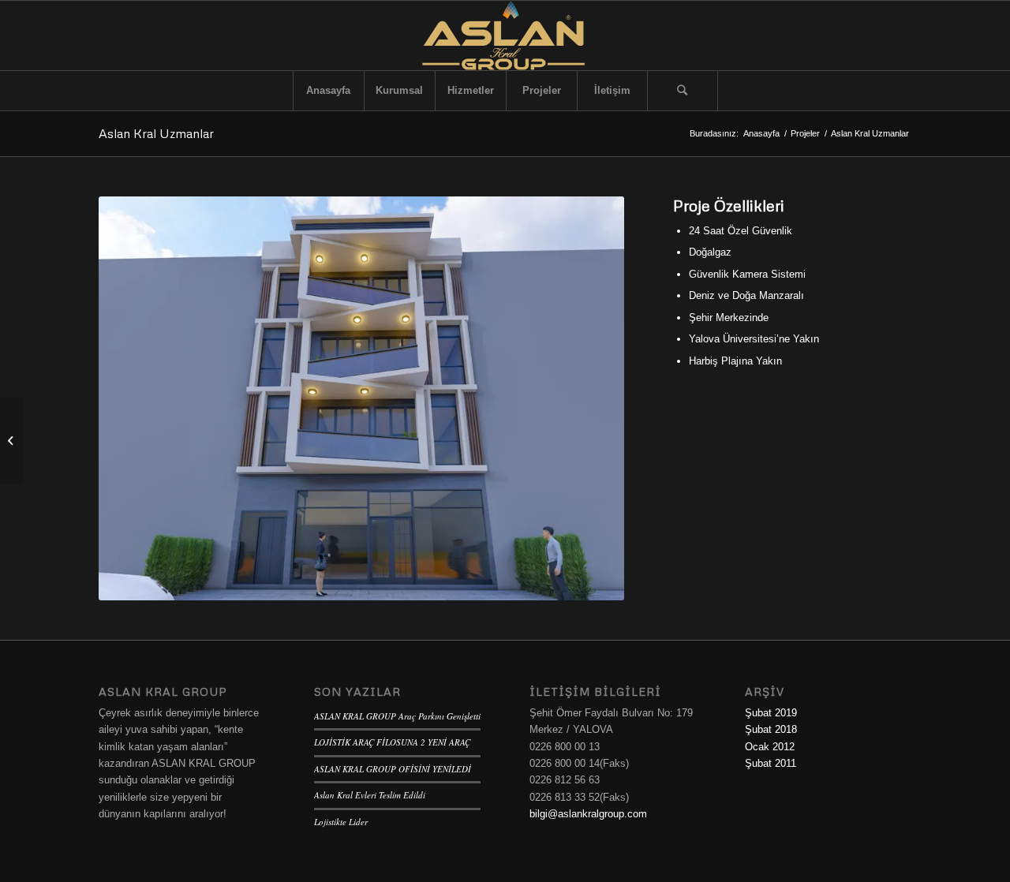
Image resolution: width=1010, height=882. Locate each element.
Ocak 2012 (770, 747)
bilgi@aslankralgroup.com (588, 814)
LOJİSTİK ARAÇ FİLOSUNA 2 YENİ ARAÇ (392, 742)
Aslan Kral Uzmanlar (156, 133)
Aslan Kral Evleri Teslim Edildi (369, 795)
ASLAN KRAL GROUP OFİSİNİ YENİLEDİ (392, 769)
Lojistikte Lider (341, 822)
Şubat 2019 (771, 713)
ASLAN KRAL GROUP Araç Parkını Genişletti (397, 716)
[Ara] (682, 90)
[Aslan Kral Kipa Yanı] (12, 441)
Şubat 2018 (771, 729)
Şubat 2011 (770, 763)
